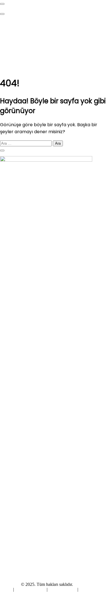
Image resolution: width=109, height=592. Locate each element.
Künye (6, 589)
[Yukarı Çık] (2, 150)
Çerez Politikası (62, 589)
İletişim (85, 589)
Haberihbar (10, 584)
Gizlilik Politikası (31, 589)
